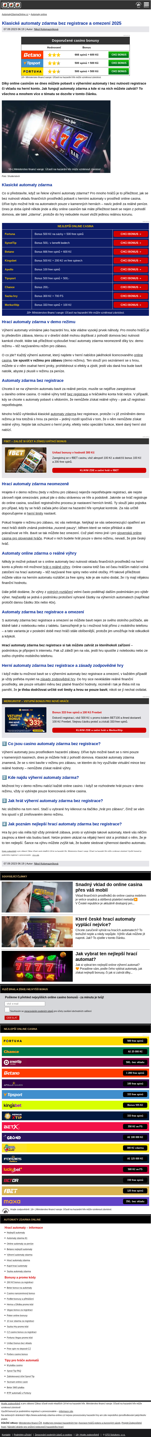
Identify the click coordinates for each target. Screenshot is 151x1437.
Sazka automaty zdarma (19, 1271)
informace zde (66, 1411)
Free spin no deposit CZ (19, 1348)
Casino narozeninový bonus (21, 1293)
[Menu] (146, 5)
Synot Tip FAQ (14, 1371)
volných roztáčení (60, 592)
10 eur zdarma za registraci (20, 1321)
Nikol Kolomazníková (46, 29)
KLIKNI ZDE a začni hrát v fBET (99, 470)
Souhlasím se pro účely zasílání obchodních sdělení (51, 1011)
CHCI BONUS (119, 54)
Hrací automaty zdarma (18, 1260)
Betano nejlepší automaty (19, 1249)
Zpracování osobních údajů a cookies (53, 1434)
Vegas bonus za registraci (20, 1310)
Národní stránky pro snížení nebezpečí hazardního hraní (35, 1427)
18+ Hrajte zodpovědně (87, 1434)
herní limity (35, 513)
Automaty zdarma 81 (17, 1238)
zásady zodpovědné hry (57, 679)
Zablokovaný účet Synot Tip (20, 1376)
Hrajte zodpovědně (9, 851)
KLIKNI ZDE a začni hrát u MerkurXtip (99, 730)
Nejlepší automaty (16, 1232)
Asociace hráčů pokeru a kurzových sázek (99, 1423)
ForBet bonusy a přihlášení (20, 1299)
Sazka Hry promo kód (17, 1326)
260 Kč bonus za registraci (20, 1282)
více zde (35, 855)
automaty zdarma (63, 414)
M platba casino (15, 1365)
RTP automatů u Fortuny (19, 1393)
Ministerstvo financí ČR (30, 1423)
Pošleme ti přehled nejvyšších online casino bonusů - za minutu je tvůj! (54, 997)
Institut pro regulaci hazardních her (60, 1423)
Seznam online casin (17, 1382)
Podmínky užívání (22, 1434)
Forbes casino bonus (17, 1354)
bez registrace (77, 394)
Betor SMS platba (15, 1387)
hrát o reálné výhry (56, 567)
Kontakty (6, 1434)
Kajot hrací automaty (17, 1266)
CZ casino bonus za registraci (21, 1332)
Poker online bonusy (17, 1315)
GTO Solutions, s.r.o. (115, 1434)
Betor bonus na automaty (19, 1288)
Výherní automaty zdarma (19, 1255)
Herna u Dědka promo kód (20, 1304)
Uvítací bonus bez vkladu (19, 1343)
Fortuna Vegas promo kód (20, 1337)
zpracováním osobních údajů (38, 1011)
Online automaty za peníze (20, 1243)
